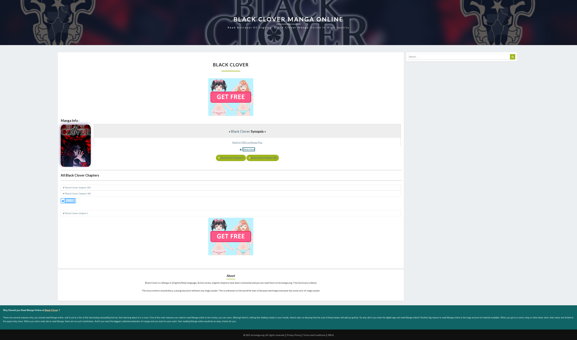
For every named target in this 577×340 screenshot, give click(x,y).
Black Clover (240, 131)
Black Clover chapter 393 (78, 187)
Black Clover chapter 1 (232, 157)
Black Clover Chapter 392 (264, 157)
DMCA (331, 335)
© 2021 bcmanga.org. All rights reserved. (264, 335)
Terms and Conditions (314, 335)
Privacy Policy (294, 335)
